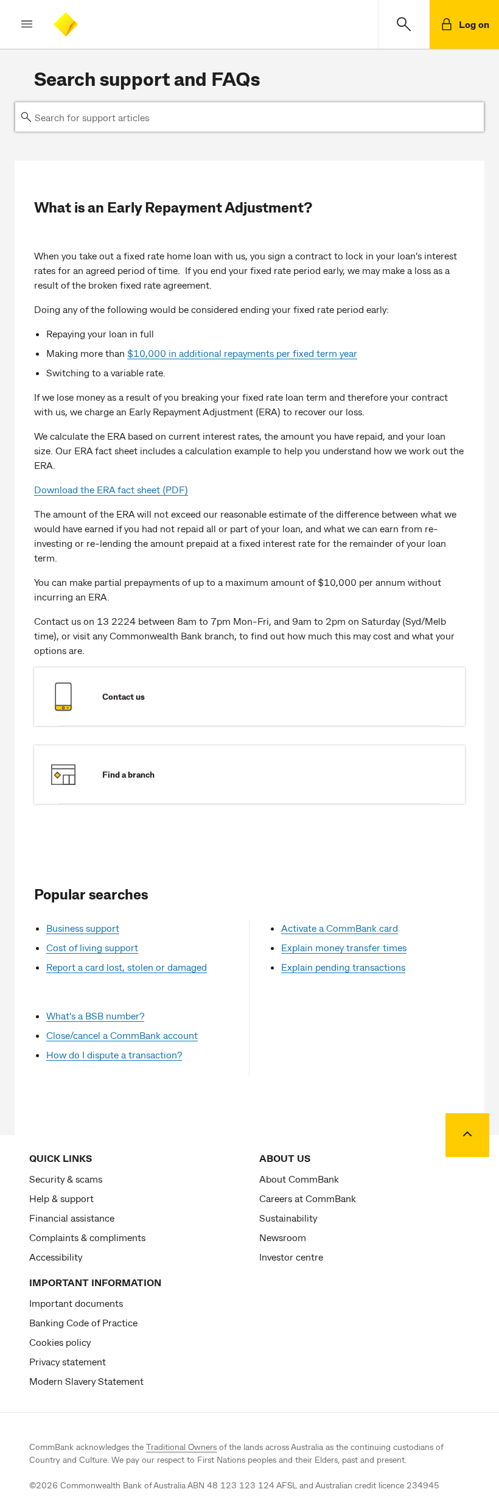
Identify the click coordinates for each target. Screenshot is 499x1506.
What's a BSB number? (95, 1015)
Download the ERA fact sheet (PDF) (111, 489)
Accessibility (55, 1256)
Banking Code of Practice (83, 1322)
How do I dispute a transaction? (114, 1054)
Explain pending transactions (343, 967)
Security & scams (65, 1178)
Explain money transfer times (344, 947)
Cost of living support (92, 947)
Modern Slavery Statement (86, 1381)
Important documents (76, 1303)
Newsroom (282, 1237)
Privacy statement (67, 1361)
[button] (17, 24)
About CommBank (299, 1178)
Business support (82, 928)
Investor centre (291, 1256)
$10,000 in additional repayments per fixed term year (242, 353)
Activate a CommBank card (339, 928)
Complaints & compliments (87, 1237)
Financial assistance (71, 1217)
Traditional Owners (181, 1446)
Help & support (61, 1198)
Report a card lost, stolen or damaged (126, 967)
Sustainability (288, 1217)
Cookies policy (60, 1342)
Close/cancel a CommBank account (122, 1035)
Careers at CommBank (307, 1198)
